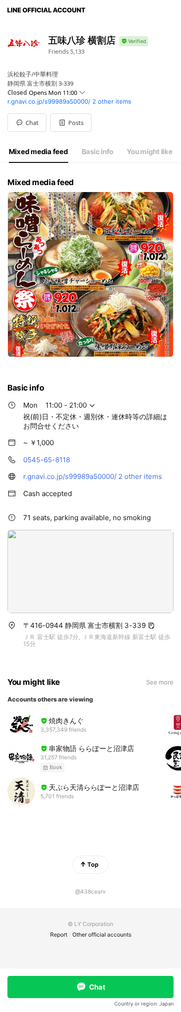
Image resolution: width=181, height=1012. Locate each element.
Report (58, 934)
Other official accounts (101, 934)
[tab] (38, 152)
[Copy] (151, 625)
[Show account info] (133, 41)
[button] (70, 122)
